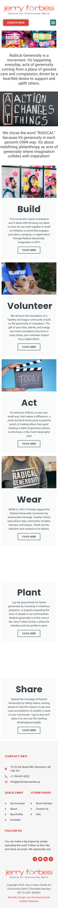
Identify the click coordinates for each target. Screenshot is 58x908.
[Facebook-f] (35, 859)
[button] (53, 22)
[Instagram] (51, 859)
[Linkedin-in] (45, 859)
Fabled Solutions (29, 901)
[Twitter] (40, 859)
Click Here (29, 347)
